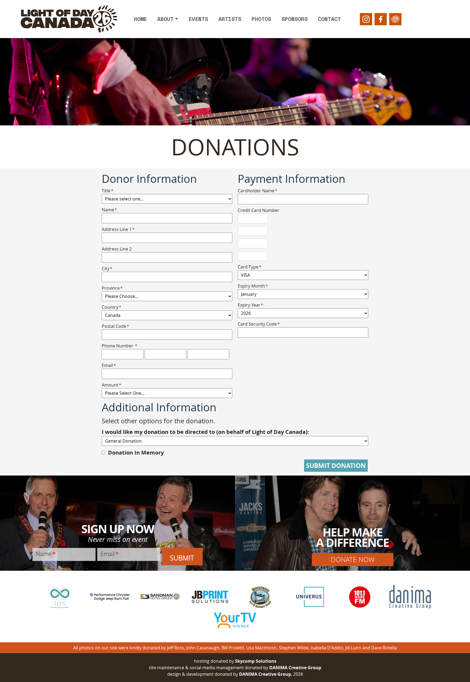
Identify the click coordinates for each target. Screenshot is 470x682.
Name (109, 210)
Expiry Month (253, 286)
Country (111, 307)
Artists (229, 19)
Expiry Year (250, 305)
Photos (261, 19)
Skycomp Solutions (255, 661)
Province (112, 288)
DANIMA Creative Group (295, 668)
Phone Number (117, 346)
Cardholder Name (257, 191)
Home (140, 19)
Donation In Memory (136, 452)
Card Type (249, 267)
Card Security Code (259, 324)
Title (107, 191)
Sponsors (295, 19)
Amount (111, 385)
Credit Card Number (258, 210)
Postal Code (115, 326)
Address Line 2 (117, 249)
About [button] (165, 19)
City (107, 268)
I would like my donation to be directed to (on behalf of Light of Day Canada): (205, 432)
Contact (329, 19)
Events (198, 19)
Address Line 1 (118, 229)
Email (109, 365)
